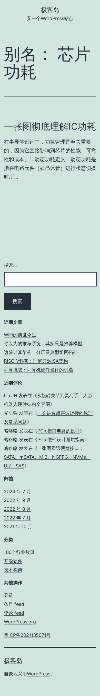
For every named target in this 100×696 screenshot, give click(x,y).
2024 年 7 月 (17, 491)
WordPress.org (20, 621)
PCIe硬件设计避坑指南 (60, 439)
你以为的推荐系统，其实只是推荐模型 (43, 343)
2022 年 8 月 (17, 509)
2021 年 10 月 (18, 526)
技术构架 (13, 569)
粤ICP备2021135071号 (27, 635)
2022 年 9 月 (17, 500)
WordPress (38, 673)
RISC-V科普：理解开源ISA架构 (36, 361)
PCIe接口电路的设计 (58, 430)
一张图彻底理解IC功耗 (50, 126)
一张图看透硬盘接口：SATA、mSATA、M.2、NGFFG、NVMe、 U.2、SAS (47, 457)
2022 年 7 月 (17, 517)
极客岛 (50, 10)
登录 (8, 595)
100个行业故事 (19, 552)
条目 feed (14, 604)
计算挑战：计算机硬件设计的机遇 (38, 369)
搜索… (10, 265)
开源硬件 (13, 561)
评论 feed (14, 613)
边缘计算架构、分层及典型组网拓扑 (41, 352)
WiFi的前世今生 (20, 334)
